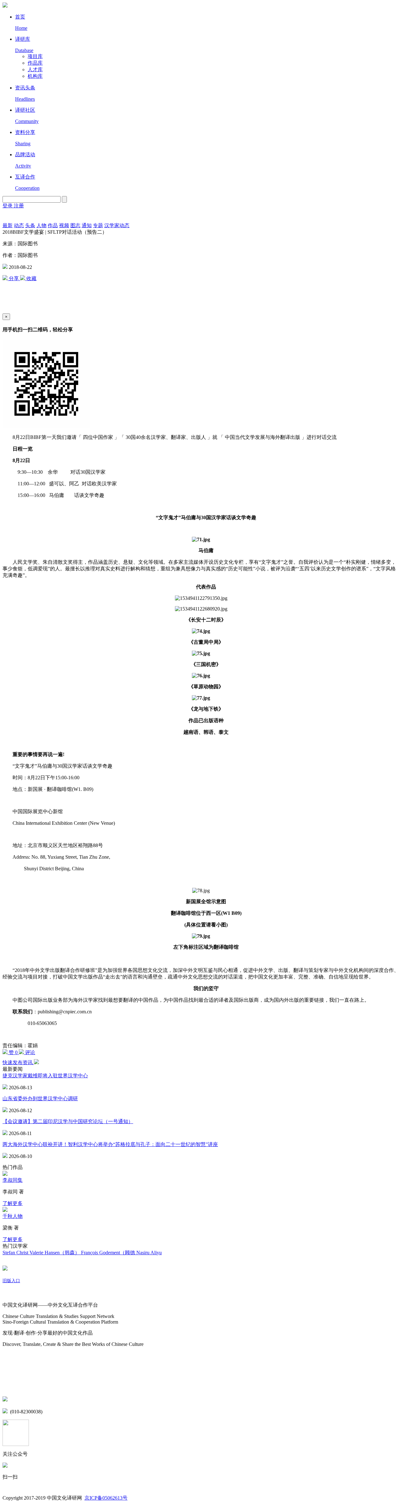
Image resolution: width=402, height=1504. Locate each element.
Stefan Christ (16, 1252)
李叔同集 (13, 1180)
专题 (98, 225)
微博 (8, 1372)
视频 (64, 225)
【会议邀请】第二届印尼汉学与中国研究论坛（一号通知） (68, 1121)
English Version (10, 216)
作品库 (35, 63)
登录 (8, 205)
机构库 (35, 76)
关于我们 (13, 1293)
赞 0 (13, 1052)
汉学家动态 (116, 225)
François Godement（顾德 (108, 1252)
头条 (30, 225)
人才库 (35, 69)
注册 (19, 205)
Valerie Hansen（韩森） (55, 1252)
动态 (19, 225)
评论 (29, 1052)
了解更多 (13, 1203)
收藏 (30, 278)
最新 (8, 225)
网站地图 (13, 1356)
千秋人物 (13, 1216)
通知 (87, 225)
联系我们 (13, 1386)
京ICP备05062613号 (106, 1498)
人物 (41, 225)
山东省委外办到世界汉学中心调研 (40, 1098)
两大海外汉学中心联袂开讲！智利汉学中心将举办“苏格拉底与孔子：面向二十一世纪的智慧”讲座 (110, 1144)
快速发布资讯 (18, 1062)
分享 (14, 278)
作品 (53, 225)
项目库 (35, 56)
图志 (75, 225)
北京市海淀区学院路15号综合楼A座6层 (53, 1399)
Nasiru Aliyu (149, 1252)
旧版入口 (11, 1280)
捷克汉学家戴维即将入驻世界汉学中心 (45, 1075)
